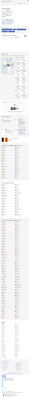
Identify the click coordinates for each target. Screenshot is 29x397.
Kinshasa (4, 227)
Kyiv (4, 368)
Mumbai (24, 77)
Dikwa (3, 341)
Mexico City (4, 235)
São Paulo (17, 232)
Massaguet (17, 329)
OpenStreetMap (8, 73)
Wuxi (3, 314)
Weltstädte (20, 3)
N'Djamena (18, 59)
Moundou (24, 66)
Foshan (17, 251)
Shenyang (17, 273)
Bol (9, 15)
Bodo (3, 343)
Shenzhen (4, 224)
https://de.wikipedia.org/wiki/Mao (6, 121)
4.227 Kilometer (24, 75)
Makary (4, 331)
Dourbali (17, 341)
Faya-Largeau (5, 166)
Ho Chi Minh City (5, 254)
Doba (4, 155)
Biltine (4, 174)
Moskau (5, 366)
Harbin (17, 289)
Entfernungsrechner (7, 1)
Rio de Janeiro (18, 276)
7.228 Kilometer (18, 88)
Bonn (3, 214)
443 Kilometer (24, 60)
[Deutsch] (28, 0)
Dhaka (4, 243)
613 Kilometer (24, 67)
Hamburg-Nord (18, 214)
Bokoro (4, 339)
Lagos (18, 69)
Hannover (4, 203)
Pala (17, 155)
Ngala (3, 334)
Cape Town (18, 300)
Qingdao (17, 270)
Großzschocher (18, 192)
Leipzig (17, 203)
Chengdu (17, 230)
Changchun (4, 300)
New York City (18, 91)
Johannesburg (18, 284)
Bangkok (17, 292)
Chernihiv (18, 367)
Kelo (23, 62)
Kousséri (4, 336)
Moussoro (4, 16)
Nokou (7, 15)
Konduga (17, 351)
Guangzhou (18, 224)
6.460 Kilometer (24, 84)
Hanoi (4, 262)
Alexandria (4, 289)
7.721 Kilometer (18, 93)
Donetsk (5, 367)
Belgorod (5, 362)
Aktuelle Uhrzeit (5, 31)
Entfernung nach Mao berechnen (7, 29)
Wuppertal (4, 211)
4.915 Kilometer (18, 84)
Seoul (17, 243)
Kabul (4, 311)
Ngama (4, 346)
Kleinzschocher (5, 195)
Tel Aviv (4, 364)
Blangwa (4, 327)
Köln (17, 187)
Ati (16, 343)
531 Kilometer (24, 64)
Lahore (17, 281)
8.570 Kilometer (24, 92)
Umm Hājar (4, 171)
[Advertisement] (21, 15)
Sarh (17, 66)
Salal (16, 327)
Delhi (17, 238)
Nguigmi (4, 329)
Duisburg (4, 206)
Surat (3, 308)
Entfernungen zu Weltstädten (21, 29)
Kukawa (17, 331)
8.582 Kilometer (18, 97)
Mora (16, 356)
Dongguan (4, 246)
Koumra (4, 160)
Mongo (17, 160)
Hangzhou (4, 251)
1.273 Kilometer (18, 71)
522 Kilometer (18, 64)
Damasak (17, 339)
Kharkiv (18, 366)
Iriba (17, 163)
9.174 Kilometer (25, 96)
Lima (3, 265)
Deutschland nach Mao (9, 182)
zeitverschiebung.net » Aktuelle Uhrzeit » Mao (15, 111)
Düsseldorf (4, 192)
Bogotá (18, 86)
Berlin (24, 73)
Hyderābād (4, 276)
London (18, 77)
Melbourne (17, 295)
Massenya (4, 351)
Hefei (4, 295)
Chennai (17, 303)
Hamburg (17, 184)
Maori (6, 129)
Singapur (4, 284)
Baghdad (4, 270)
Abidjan (4, 281)
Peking (24, 90)
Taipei (17, 262)
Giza (17, 314)
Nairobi (17, 311)
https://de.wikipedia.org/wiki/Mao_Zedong (22, 126)
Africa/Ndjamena (5, 13)
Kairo (17, 246)
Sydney (4, 292)
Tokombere (4, 356)
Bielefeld (17, 211)
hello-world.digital (5, 388)
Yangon (17, 308)
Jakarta (24, 86)
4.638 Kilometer (24, 79)
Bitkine (17, 166)
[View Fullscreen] (13, 60)
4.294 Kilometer (18, 79)
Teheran (18, 73)
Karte (14, 29)
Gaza (18, 364)
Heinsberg (19, 368)
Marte (17, 336)
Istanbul (24, 69)
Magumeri (4, 348)
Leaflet (6, 73)
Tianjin (4, 238)
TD (16, 3)
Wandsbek (17, 206)
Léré (17, 174)
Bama (3, 353)
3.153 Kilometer (24, 71)
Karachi (17, 235)
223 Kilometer (18, 60)
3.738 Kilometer (18, 75)
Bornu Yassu (18, 348)
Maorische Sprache (22, 129)
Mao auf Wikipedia (11, 31)
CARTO (13, 73)
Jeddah (4, 303)
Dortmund (4, 198)
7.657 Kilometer (24, 88)
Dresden (17, 198)
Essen (17, 195)
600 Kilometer (18, 67)
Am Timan (18, 62)
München (4, 187)
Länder (24, 3)
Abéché (24, 59)
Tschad (9, 10)
